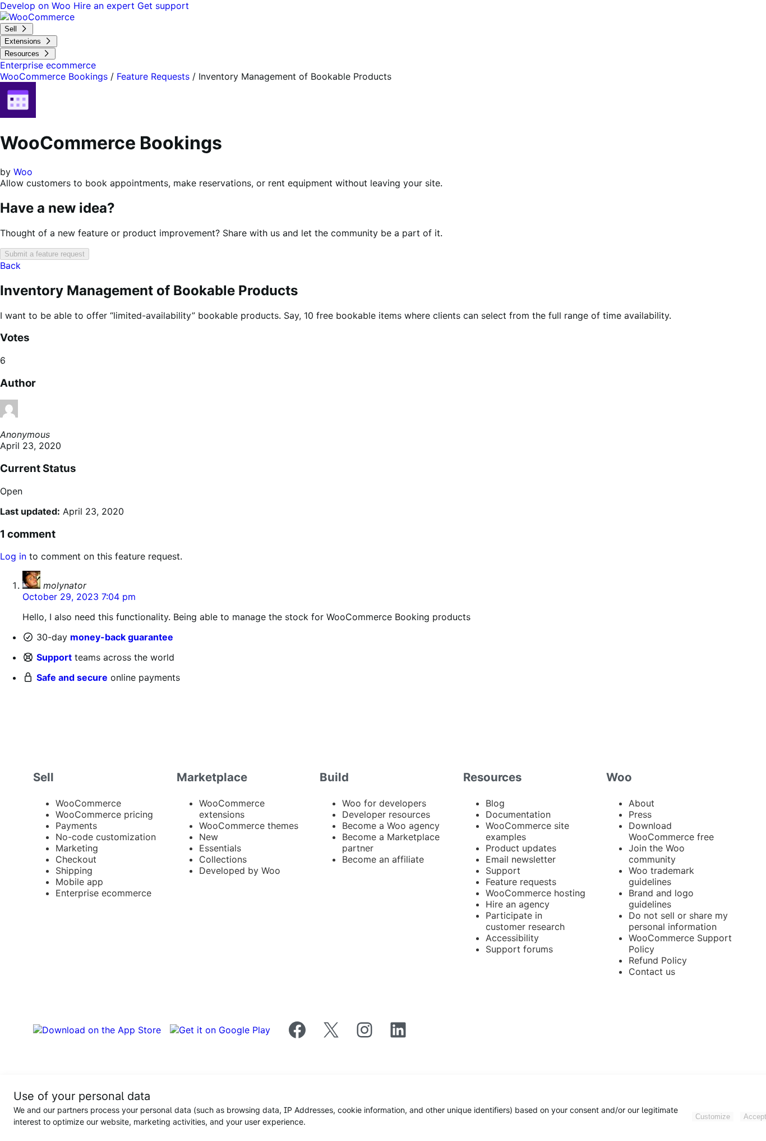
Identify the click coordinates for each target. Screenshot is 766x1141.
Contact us (652, 971)
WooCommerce (88, 803)
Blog (495, 803)
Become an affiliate (383, 859)
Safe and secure (72, 677)
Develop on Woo (36, 5)
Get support (163, 5)
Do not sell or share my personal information (678, 921)
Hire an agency (518, 904)
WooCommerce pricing (104, 814)
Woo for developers (384, 803)
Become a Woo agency (391, 825)
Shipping (74, 870)
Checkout (76, 859)
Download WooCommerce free (671, 831)
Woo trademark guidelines (661, 876)
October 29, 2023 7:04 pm (79, 596)
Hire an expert (105, 5)
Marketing (77, 848)
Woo (23, 171)
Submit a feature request (44, 254)
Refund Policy (658, 960)
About (641, 803)
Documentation (518, 814)
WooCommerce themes (248, 825)
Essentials (220, 848)
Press (640, 814)
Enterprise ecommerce (103, 893)
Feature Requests (153, 76)
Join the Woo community (657, 853)
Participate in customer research (525, 921)
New (208, 836)
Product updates (521, 848)
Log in (13, 556)
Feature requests (521, 881)
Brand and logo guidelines (661, 898)
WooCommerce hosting (535, 893)
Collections (223, 859)
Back (10, 265)
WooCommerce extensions (232, 809)
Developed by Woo (239, 870)
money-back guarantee (121, 637)
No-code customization (106, 836)
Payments (76, 825)
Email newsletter (521, 859)
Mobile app (79, 881)
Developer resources (386, 814)
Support (54, 657)
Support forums (519, 949)
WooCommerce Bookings (54, 76)
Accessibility (512, 937)
